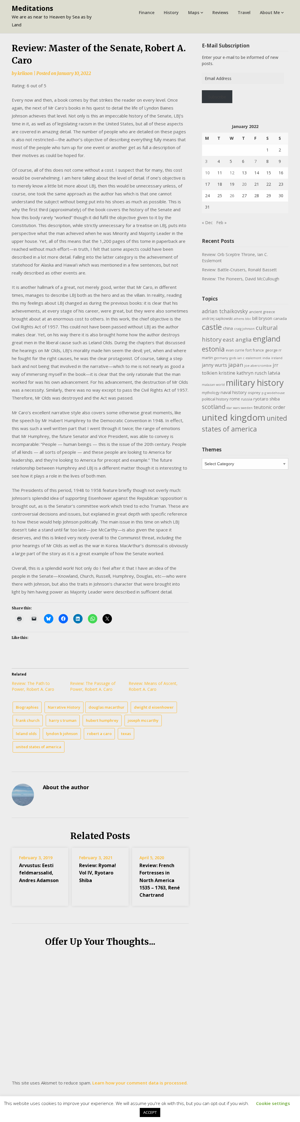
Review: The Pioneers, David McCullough (240, 279)
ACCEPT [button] (150, 1112)
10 (207, 172)
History (171, 12)
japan (235, 365)
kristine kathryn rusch (243, 373)
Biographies (27, 707)
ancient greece (262, 311)
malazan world (213, 385)
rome (235, 399)
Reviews (220, 12)
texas (126, 733)
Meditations (32, 8)
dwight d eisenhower (154, 707)
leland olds (26, 733)
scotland (213, 407)
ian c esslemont (249, 358)
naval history (234, 392)
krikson (25, 73)
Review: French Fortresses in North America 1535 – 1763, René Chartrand (159, 880)
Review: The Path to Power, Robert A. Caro (33, 686)
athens (239, 319)
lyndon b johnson (62, 733)
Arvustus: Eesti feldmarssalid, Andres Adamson (39, 872)
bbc (248, 319)
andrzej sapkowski (217, 318)
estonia (213, 349)
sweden (247, 408)
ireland (276, 358)
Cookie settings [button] (273, 1103)
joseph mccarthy (143, 720)
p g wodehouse (273, 393)
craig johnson (244, 329)
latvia (274, 372)
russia (246, 399)
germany (221, 358)
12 (232, 172)
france (258, 350)
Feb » (221, 222)
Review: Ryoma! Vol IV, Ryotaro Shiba (97, 872)
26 (232, 195)
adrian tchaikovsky (225, 311)
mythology (210, 392)
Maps (193, 12)
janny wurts (214, 365)
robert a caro (99, 733)
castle (212, 327)
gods (232, 358)
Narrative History (64, 707)
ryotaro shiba (266, 399)
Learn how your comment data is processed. (140, 1083)
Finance (146, 12)
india (266, 358)
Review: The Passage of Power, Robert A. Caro (92, 686)
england (266, 338)
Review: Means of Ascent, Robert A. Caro (153, 686)
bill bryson (262, 318)
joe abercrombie (258, 365)
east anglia (237, 339)
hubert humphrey (102, 720)
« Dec (207, 222)
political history (215, 399)
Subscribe (217, 97)
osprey (254, 392)
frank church (28, 720)
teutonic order (269, 407)
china (228, 328)
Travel (244, 12)
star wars (233, 408)
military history (255, 382)
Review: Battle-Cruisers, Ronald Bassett (239, 269)
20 (244, 184)
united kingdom (233, 417)
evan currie (235, 350)
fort (249, 350)
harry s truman (62, 720)
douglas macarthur (106, 707)
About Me (270, 12)
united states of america (38, 746)
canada (280, 318)
